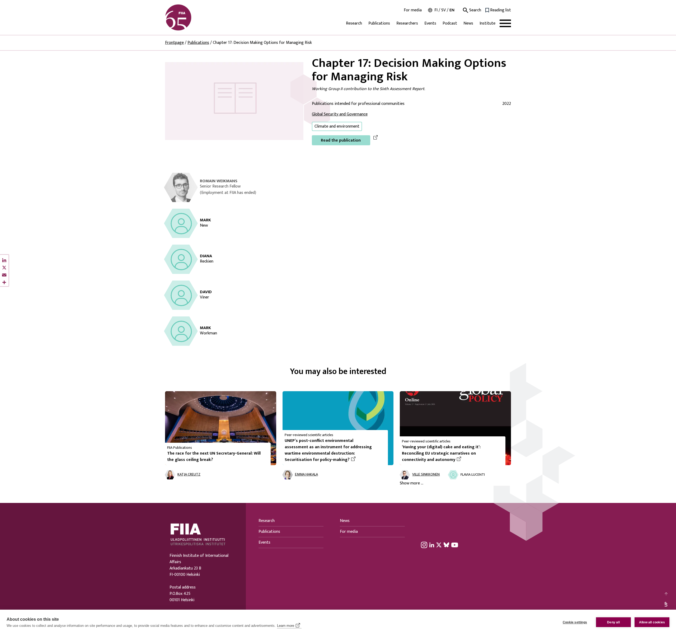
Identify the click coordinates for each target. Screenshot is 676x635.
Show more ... (411, 483)
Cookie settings (575, 622)
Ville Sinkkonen (426, 474)
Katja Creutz (188, 474)
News (468, 23)
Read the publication (341, 140)
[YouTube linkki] (454, 544)
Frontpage (174, 42)
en (451, 10)
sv (443, 10)
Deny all (613, 622)
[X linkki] (439, 544)
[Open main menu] (505, 23)
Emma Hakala (306, 474)
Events (430, 23)
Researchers (407, 23)
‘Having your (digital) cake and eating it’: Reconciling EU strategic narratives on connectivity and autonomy (451, 453)
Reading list (500, 10)
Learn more (285, 626)
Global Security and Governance (340, 114)
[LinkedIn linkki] (431, 544)
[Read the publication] (234, 100)
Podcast (450, 23)
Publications (379, 23)
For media (413, 10)
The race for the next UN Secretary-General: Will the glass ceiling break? (214, 456)
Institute (487, 23)
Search (474, 10)
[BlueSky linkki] (446, 544)
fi (436, 10)
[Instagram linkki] (424, 544)
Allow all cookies (652, 622)
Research (354, 23)
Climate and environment (336, 126)
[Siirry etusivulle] (190, 17)
